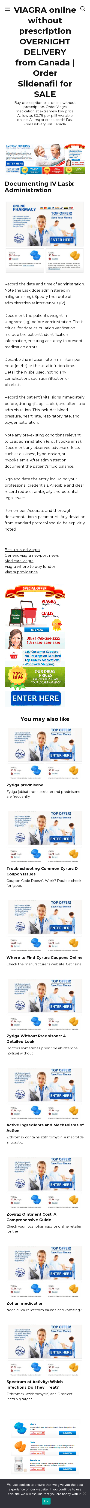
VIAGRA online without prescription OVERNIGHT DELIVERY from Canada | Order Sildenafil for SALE (45, 52)
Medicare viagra (19, 561)
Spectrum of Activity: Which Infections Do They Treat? (34, 1385)
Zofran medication (25, 1303)
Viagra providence (21, 572)
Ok (46, 1501)
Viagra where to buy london (30, 566)
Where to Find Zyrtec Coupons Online (44, 957)
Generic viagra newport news (32, 555)
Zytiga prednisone (24, 785)
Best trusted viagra (22, 550)
